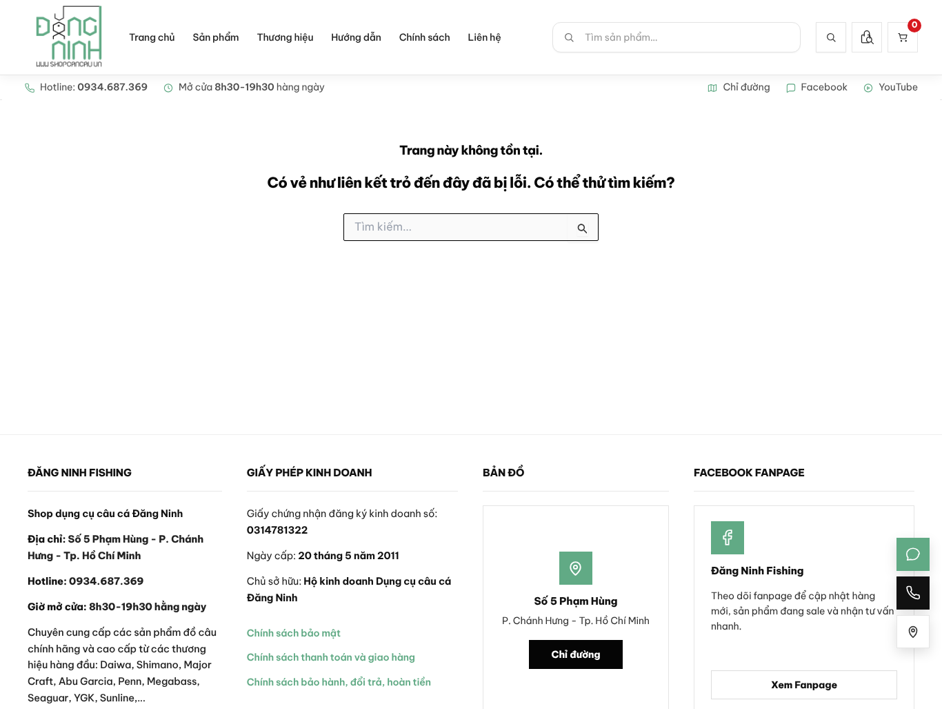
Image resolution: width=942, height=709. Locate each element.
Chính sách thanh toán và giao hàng (331, 657)
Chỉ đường (576, 654)
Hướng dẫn (356, 37)
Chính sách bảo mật (294, 633)
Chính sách (424, 37)
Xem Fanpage (804, 685)
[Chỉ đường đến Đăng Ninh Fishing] (913, 631)
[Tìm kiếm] (831, 37)
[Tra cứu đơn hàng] (867, 37)
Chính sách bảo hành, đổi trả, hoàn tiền (339, 682)
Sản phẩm (215, 37)
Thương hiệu (285, 37)
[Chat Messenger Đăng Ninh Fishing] (913, 554)
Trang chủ (151, 37)
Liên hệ (484, 37)
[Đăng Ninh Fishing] (69, 37)
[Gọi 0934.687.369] (913, 593)
